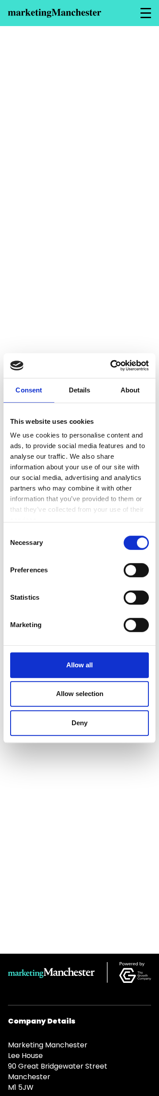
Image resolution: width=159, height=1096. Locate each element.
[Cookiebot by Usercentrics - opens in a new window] (112, 365)
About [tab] (130, 390)
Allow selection (79, 693)
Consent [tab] (28, 390)
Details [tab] (80, 390)
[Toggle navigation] (145, 13)
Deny (79, 723)
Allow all (79, 665)
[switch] (136, 570)
